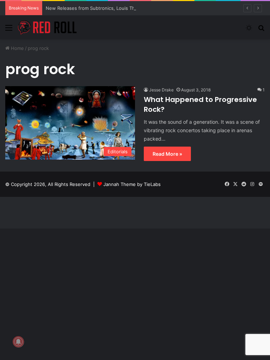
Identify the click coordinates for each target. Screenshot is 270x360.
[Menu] (8, 30)
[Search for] (261, 30)
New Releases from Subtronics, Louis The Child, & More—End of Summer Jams (133, 8)
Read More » (167, 154)
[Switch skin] (248, 30)
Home (16, 48)
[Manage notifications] (18, 341)
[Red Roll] (47, 27)
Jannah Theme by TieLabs (132, 184)
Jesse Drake (161, 89)
